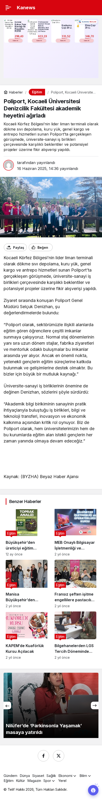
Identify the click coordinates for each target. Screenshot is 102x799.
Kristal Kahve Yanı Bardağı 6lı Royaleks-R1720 (20, 26)
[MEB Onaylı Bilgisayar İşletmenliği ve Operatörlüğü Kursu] (75, 532)
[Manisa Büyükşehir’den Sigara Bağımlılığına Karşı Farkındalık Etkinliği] (26, 584)
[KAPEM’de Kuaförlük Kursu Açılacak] (26, 635)
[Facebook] (43, 755)
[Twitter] (58, 755)
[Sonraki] (94, 705)
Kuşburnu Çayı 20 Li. (67, 26)
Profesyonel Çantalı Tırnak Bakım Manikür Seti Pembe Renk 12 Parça (44, 26)
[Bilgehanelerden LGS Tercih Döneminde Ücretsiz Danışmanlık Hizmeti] (75, 635)
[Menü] (8, 7)
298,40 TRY (19, 38)
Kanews (26, 7)
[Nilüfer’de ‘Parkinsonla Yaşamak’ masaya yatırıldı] (51, 705)
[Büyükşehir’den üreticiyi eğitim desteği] (26, 532)
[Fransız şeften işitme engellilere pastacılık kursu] (75, 584)
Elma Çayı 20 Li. (90, 26)
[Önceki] (7, 705)
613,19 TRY (43, 38)
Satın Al (15, 40)
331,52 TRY (66, 38)
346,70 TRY (90, 38)
